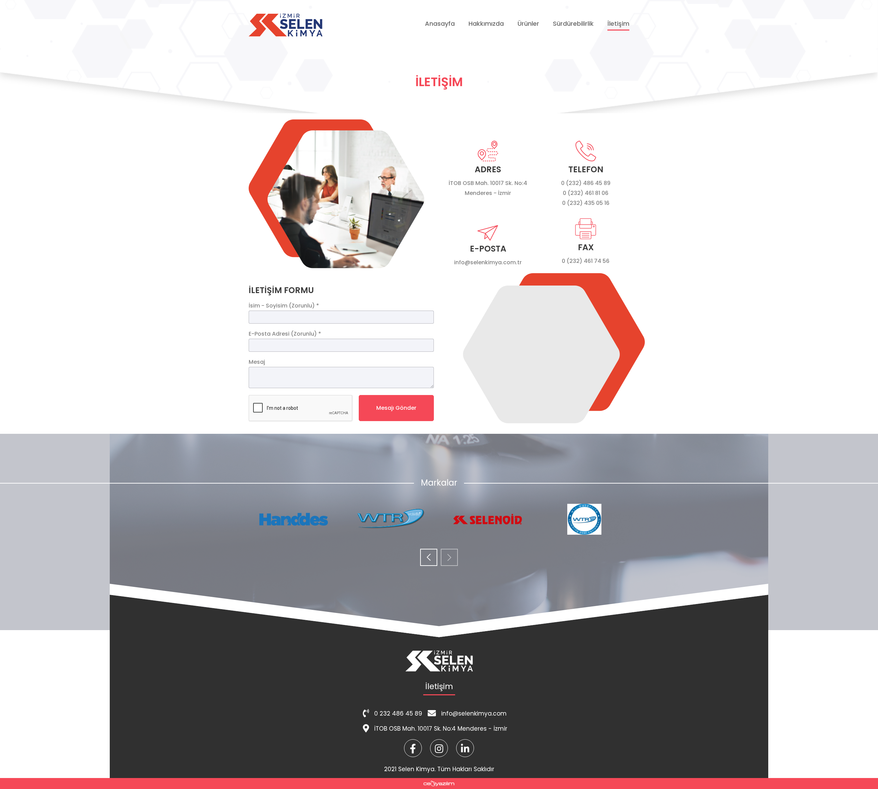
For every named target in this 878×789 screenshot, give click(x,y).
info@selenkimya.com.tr (488, 262)
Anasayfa (440, 23)
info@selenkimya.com (474, 713)
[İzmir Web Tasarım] (439, 783)
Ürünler (528, 23)
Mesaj (257, 362)
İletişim (618, 23)
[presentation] (428, 558)
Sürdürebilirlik (573, 23)
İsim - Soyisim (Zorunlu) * (284, 306)
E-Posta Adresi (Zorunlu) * (285, 334)
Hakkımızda (486, 23)
